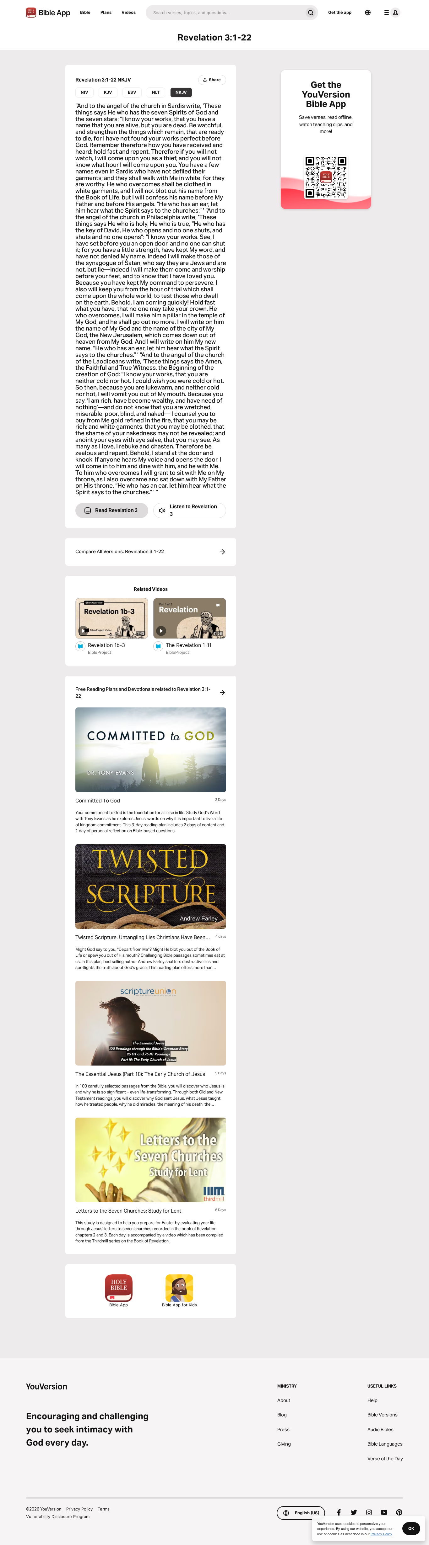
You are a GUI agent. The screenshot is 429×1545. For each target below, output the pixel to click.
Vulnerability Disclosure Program (58, 1516)
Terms (104, 1508)
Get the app (339, 12)
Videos (129, 12)
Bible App (118, 1304)
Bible (85, 12)
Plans (105, 12)
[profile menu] (391, 12)
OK (411, 1528)
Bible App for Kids (179, 1304)
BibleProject (99, 652)
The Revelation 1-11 (196, 645)
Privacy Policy (79, 1508)
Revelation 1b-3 (112, 645)
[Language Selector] (367, 12)
